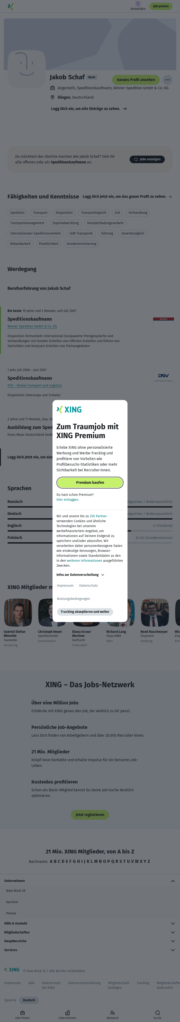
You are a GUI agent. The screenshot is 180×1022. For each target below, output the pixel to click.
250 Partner (98, 516)
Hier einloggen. (67, 500)
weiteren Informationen (84, 561)
